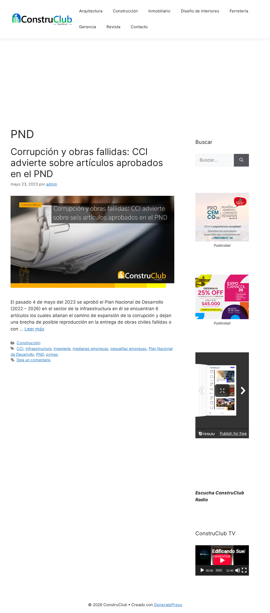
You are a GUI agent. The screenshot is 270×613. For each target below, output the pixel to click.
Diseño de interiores (200, 10)
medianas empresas (90, 348)
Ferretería (239, 10)
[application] (222, 560)
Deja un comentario (34, 360)
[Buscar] (241, 160)
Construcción (125, 10)
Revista (113, 26)
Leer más (34, 329)
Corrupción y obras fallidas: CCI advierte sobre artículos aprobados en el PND (87, 162)
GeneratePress (168, 604)
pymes (52, 354)
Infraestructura (38, 348)
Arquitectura (90, 10)
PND (40, 354)
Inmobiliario (159, 10)
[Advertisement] (135, 77)
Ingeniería (62, 348)
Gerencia (87, 26)
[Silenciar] (237, 570)
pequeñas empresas (128, 348)
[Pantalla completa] (244, 570)
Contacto (139, 26)
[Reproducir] (202, 570)
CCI (20, 348)
